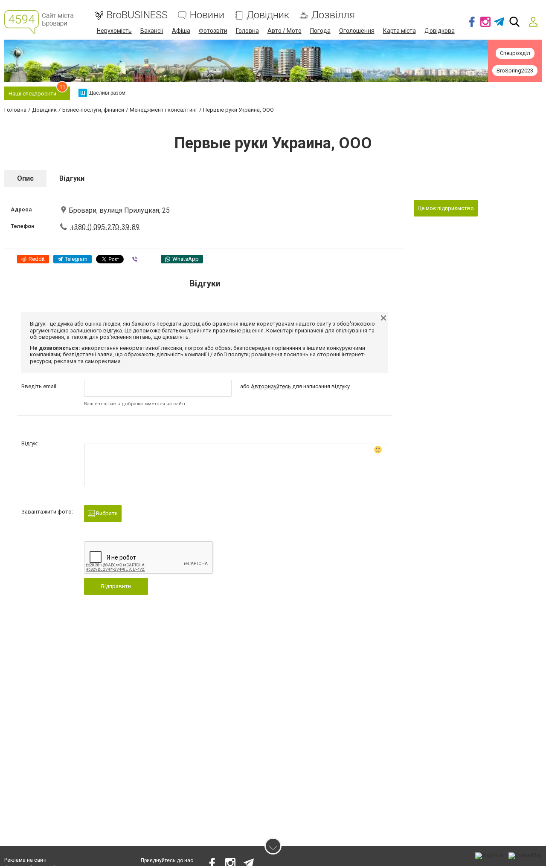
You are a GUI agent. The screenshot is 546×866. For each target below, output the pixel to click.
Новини (207, 15)
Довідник (268, 15)
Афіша (181, 30)
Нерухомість (114, 30)
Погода (320, 30)
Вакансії (151, 30)
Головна (247, 30)
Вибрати (106, 513)
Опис (25, 178)
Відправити (116, 586)
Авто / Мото (284, 30)
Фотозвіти (213, 30)
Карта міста (399, 30)
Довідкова (439, 30)
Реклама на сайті (25, 860)
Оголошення (357, 30)
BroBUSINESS (137, 15)
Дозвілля (333, 15)
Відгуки (71, 178)
